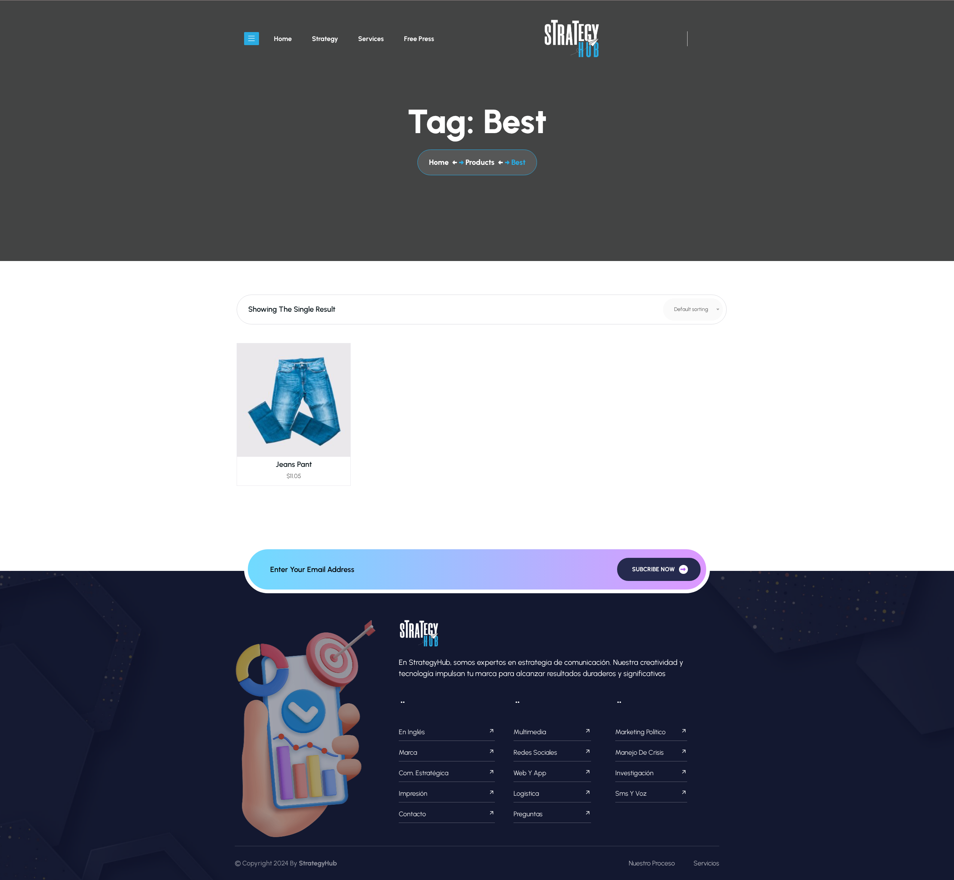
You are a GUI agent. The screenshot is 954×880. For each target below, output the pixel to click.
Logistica (526, 793)
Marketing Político (640, 732)
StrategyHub (318, 863)
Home (283, 39)
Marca (408, 752)
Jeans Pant (294, 464)
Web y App (530, 773)
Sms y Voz (631, 793)
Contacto (412, 814)
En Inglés (412, 732)
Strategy (325, 39)
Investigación (634, 773)
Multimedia (530, 732)
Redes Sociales (535, 752)
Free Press (419, 39)
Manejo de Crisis (639, 752)
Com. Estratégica (423, 773)
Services (371, 39)
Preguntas (528, 814)
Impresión (413, 793)
